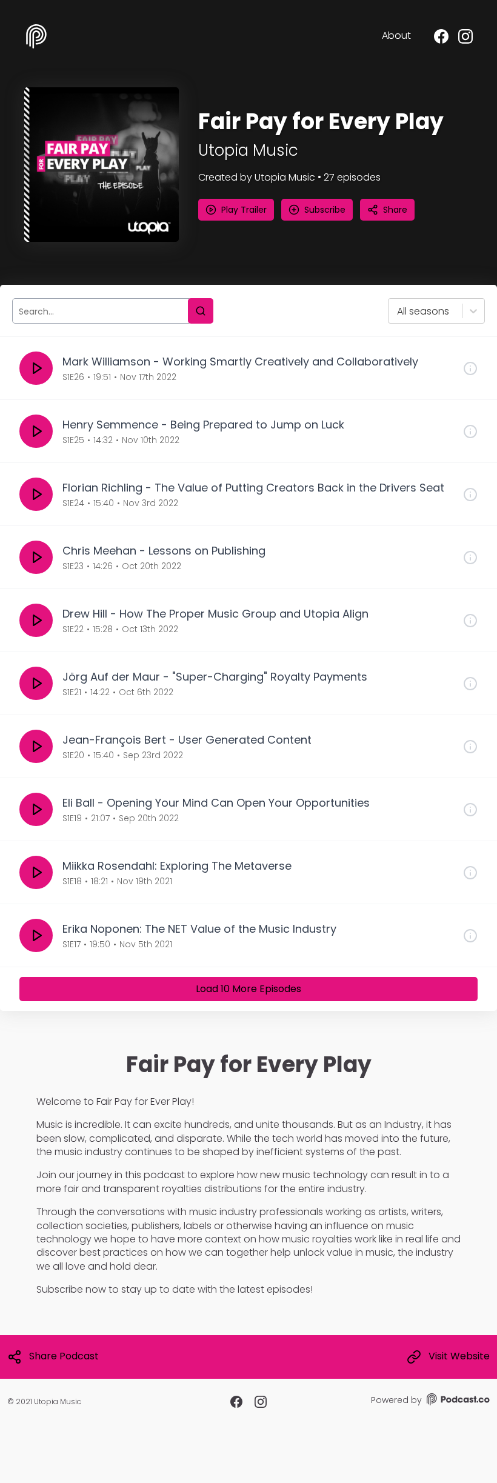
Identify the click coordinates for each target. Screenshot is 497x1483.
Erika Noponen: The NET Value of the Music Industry (199, 928)
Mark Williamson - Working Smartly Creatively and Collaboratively (240, 361)
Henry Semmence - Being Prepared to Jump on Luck (203, 424)
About (396, 35)
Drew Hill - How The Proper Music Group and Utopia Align (215, 613)
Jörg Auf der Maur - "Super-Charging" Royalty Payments (214, 676)
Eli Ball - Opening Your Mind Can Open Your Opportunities (216, 802)
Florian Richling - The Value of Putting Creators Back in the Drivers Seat (253, 487)
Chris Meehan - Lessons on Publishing (163, 550)
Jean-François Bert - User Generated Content (187, 739)
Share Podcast (64, 1356)
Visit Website (459, 1356)
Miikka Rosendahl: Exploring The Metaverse (177, 865)
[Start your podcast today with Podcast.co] (457, 1401)
